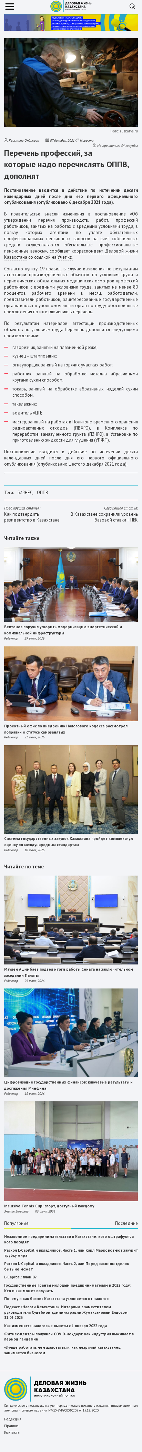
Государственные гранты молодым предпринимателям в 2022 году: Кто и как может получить (67, 1288)
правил (53, 269)
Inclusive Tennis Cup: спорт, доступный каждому (49, 1206)
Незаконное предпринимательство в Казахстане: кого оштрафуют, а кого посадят (69, 1239)
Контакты (12, 1432)
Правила (11, 1426)
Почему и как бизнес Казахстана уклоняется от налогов (56, 1298)
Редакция (12, 1419)
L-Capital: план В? (20, 1277)
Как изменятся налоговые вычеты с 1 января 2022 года (55, 1325)
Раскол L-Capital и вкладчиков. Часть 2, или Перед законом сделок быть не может (66, 1266)
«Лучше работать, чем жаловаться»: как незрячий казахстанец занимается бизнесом (62, 1350)
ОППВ (42, 492)
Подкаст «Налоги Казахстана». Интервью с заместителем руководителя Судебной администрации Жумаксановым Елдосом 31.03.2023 (66, 1312)
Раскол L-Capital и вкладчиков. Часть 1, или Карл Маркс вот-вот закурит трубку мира (71, 1253)
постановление (110, 214)
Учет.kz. (65, 257)
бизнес (25, 492)
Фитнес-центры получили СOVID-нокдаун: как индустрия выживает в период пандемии (69, 1337)
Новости (86, 140)
